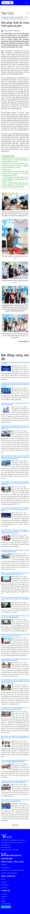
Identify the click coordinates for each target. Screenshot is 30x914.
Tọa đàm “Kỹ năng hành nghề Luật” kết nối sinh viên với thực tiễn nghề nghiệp (15, 616)
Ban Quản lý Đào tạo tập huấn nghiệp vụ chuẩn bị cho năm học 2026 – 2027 (15, 551)
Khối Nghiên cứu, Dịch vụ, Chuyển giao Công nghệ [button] (12, 870)
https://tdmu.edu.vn (5, 845)
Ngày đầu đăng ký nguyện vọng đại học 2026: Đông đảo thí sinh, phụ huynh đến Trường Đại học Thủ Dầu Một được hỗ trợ (15, 457)
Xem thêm (15, 825)
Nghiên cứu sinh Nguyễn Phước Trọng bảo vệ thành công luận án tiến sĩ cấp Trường (15, 573)
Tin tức (12, 18)
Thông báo (3, 896)
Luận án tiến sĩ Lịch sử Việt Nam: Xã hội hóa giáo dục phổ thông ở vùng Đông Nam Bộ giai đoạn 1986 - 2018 (15, 483)
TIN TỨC (2, 899)
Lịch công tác (4, 894)
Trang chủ (5, 18)
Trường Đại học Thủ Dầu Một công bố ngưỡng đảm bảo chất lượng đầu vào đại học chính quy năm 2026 (15, 384)
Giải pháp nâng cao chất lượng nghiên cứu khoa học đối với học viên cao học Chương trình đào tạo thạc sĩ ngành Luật (15, 681)
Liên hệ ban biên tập (5, 903)
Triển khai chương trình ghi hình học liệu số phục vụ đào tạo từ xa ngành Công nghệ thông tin (15, 599)
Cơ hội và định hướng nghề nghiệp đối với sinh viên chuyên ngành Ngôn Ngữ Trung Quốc (15, 761)
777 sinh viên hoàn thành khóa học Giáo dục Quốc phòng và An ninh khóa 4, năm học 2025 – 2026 (15, 509)
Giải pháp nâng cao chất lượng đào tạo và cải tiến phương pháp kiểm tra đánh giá (15, 708)
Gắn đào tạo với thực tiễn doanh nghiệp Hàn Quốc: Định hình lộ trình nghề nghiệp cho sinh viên (15, 737)
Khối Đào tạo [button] (4, 864)
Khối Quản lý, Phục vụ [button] (6, 867)
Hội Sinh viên (4, 887)
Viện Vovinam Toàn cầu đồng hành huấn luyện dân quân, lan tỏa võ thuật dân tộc (15, 800)
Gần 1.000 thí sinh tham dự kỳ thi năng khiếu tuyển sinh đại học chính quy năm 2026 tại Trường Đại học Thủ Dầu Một (15, 531)
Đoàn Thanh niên (5, 885)
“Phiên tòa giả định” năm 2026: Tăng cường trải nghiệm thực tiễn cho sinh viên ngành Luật (15, 781)
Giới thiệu (3, 901)
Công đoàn (3, 882)
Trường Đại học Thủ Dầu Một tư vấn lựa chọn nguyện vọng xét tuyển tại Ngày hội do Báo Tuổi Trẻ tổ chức (15, 427)
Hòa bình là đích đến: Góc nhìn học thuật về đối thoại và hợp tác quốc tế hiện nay (15, 635)
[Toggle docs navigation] (27, 13)
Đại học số (6, 907)
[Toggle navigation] (26, 2)
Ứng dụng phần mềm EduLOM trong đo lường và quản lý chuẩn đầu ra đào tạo (15, 659)
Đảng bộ (3, 879)
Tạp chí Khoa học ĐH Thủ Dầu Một (9, 873)
